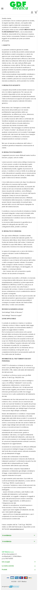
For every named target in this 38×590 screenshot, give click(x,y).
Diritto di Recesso (16, 312)
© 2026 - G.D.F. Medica (19, 581)
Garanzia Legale (16, 315)
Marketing (14, 586)
